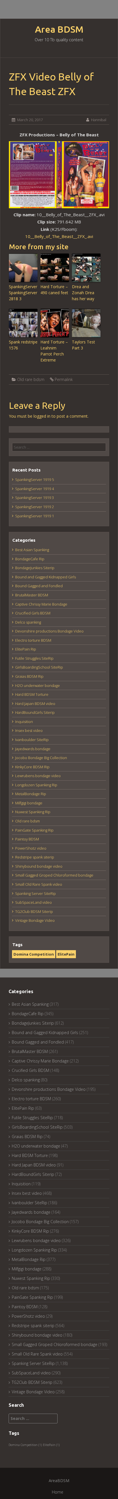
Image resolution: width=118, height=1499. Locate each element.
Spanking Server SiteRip (35, 893)
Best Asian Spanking (32, 549)
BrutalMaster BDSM (31, 595)
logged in (42, 416)
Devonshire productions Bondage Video (49, 631)
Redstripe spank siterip (34, 857)
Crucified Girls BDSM (32, 613)
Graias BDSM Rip (29, 676)
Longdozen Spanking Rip (36, 784)
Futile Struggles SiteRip (34, 658)
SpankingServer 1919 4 (34, 488)
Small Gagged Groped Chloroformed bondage (54, 875)
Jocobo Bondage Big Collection (41, 757)
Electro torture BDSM (33, 640)
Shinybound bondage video (38, 866)
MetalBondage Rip (30, 793)
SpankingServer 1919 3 (34, 497)
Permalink (64, 379)
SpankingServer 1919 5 (34, 479)
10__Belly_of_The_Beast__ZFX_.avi (59, 236)
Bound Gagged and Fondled (39, 585)
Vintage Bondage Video (35, 920)
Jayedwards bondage (32, 748)
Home (57, 1492)
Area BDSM (59, 29)
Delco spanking (28, 622)
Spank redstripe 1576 (23, 345)
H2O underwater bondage (37, 685)
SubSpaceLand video (33, 902)
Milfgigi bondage (28, 803)
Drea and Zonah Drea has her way (83, 292)
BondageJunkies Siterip (34, 567)
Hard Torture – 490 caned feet (54, 289)
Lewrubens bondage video (38, 775)
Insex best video (29, 730)
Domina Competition (33, 954)
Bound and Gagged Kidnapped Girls (45, 576)
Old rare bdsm (30, 379)
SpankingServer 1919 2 (34, 506)
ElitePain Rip (25, 649)
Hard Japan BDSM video (35, 703)
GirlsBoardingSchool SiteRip (39, 667)
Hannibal (98, 119)
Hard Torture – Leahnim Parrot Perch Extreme (54, 351)
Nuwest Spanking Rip (32, 811)
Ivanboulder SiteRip (32, 739)
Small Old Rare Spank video (38, 884)
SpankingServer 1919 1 (34, 515)
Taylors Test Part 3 (83, 345)
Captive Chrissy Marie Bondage (41, 604)
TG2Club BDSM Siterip (34, 911)
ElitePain (66, 954)
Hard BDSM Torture (31, 694)
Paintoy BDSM (27, 839)
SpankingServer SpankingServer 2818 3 (23, 292)
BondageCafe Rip (29, 558)
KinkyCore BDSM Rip (32, 766)
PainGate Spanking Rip (34, 830)
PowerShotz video (30, 848)
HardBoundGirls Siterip (35, 712)
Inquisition (24, 721)
